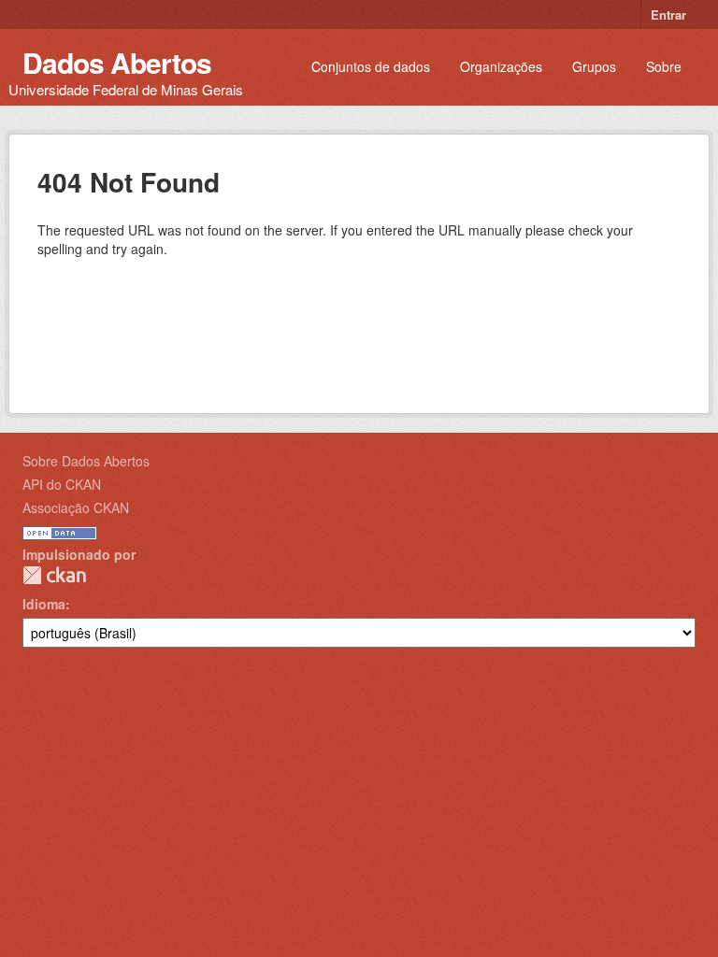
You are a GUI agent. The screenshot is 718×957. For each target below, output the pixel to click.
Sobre (664, 66)
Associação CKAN (75, 507)
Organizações (501, 66)
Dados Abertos (116, 62)
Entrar (668, 14)
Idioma (43, 603)
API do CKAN (61, 484)
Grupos (594, 66)
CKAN (54, 575)
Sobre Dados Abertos (86, 460)
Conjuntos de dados (370, 66)
